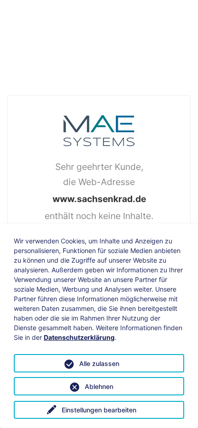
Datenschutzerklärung (79, 337)
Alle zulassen (99, 363)
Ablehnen (99, 386)
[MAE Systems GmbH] (99, 129)
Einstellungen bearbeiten (99, 410)
